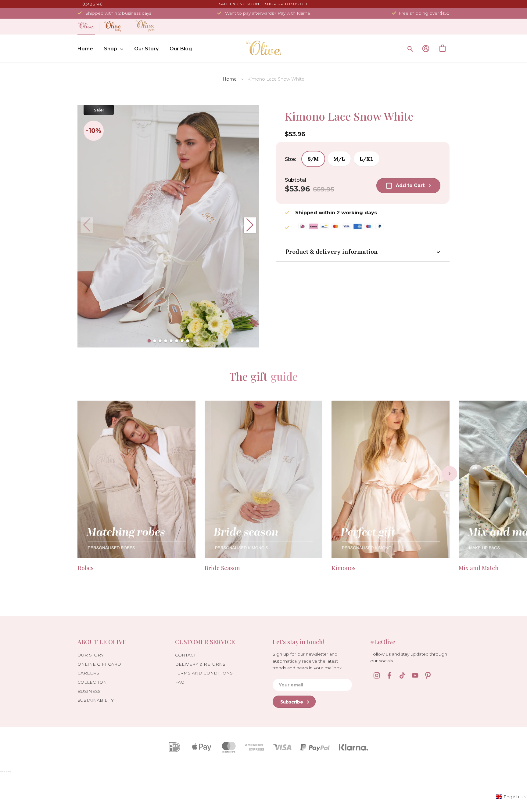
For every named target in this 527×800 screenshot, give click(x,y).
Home (85, 49)
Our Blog (181, 49)
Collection (92, 682)
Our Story (146, 49)
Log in (425, 48)
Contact (185, 655)
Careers (88, 673)
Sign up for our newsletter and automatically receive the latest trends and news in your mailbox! (307, 661)
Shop (110, 49)
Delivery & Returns (200, 664)
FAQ (180, 682)
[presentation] (449, 473)
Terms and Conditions (204, 673)
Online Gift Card (99, 664)
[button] (149, 340)
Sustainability (95, 700)
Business (89, 691)
